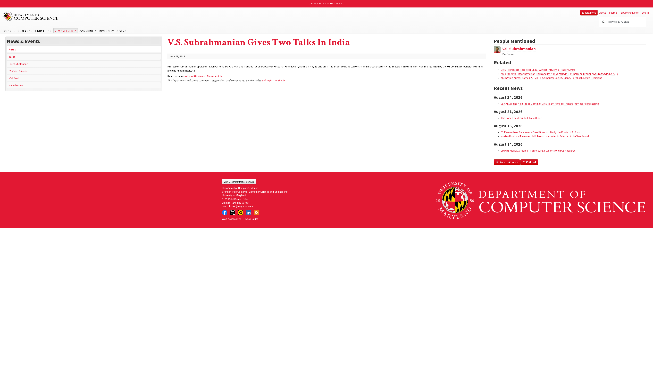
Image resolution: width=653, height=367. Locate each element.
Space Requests (630, 12)
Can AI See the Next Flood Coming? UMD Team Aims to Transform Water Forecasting (550, 103)
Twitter (232, 212)
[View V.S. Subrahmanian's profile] (497, 49)
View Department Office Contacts (239, 181)
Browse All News (508, 162)
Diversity (106, 31)
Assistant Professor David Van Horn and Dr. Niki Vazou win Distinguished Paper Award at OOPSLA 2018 (559, 73)
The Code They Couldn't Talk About (521, 118)
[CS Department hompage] (540, 199)
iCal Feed (14, 78)
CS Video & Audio (18, 71)
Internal (613, 12)
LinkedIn (248, 212)
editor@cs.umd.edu (273, 80)
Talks (12, 56)
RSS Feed (530, 162)
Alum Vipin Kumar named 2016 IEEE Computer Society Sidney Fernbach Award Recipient (551, 78)
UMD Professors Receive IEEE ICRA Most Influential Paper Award (538, 69)
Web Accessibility (231, 219)
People (9, 31)
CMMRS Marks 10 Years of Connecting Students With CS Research (538, 150)
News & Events (65, 31)
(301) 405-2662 (244, 206)
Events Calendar (18, 64)
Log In (645, 12)
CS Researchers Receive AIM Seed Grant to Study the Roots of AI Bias (540, 132)
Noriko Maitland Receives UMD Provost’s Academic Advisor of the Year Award (545, 136)
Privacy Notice (250, 219)
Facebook (224, 212)
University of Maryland (327, 3)
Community (88, 31)
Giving (121, 31)
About (602, 12)
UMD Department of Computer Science (31, 16)
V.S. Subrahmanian (519, 48)
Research (25, 31)
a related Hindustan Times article (202, 76)
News (12, 49)
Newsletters (16, 85)
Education (43, 31)
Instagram (240, 212)
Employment (589, 12)
